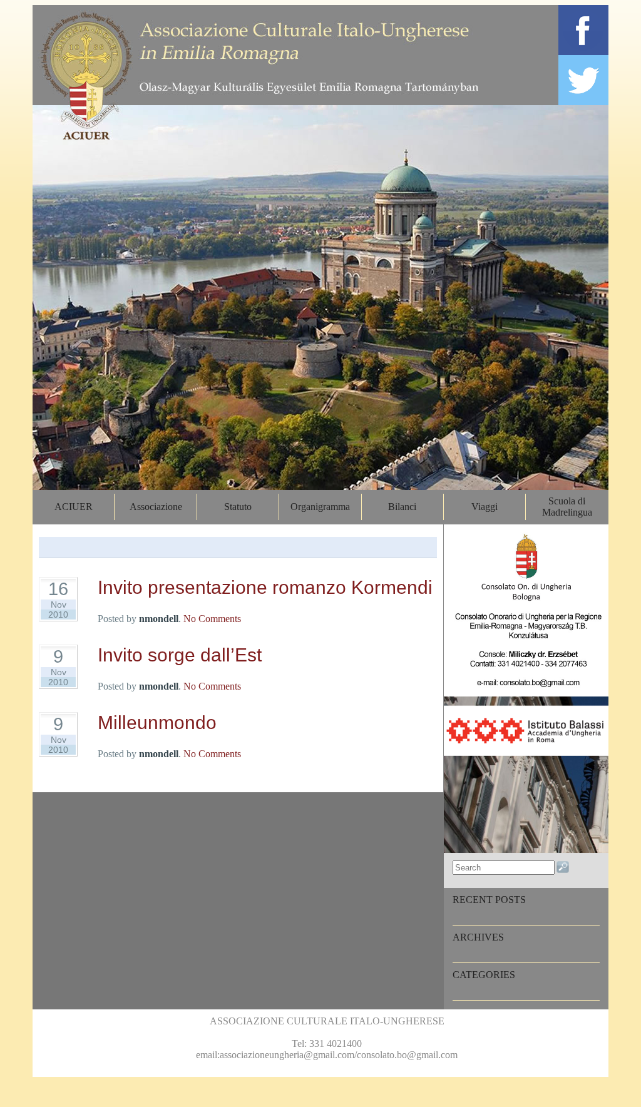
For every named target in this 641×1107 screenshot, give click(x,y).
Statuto (238, 506)
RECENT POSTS (489, 899)
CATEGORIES (484, 974)
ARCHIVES (478, 937)
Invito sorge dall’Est (180, 655)
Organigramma (320, 506)
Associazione (156, 506)
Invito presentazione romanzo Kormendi (265, 587)
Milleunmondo (157, 722)
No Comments (212, 618)
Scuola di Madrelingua (567, 507)
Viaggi (484, 506)
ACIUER (73, 506)
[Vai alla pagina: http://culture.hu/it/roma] (526, 849)
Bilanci (402, 506)
